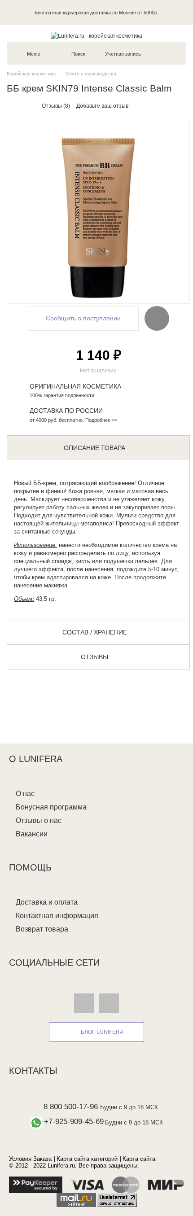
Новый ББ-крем (35, 483)
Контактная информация (57, 915)
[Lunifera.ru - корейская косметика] (96, 36)
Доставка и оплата (47, 902)
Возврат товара (42, 929)
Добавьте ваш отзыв (102, 106)
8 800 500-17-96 (71, 1106)
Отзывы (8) (56, 106)
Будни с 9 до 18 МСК (129, 1107)
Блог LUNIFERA (102, 1032)
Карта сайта (139, 1158)
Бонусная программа (51, 807)
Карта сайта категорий (87, 1158)
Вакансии (32, 834)
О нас (25, 793)
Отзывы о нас (38, 820)
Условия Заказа (30, 1158)
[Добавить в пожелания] (157, 318)
